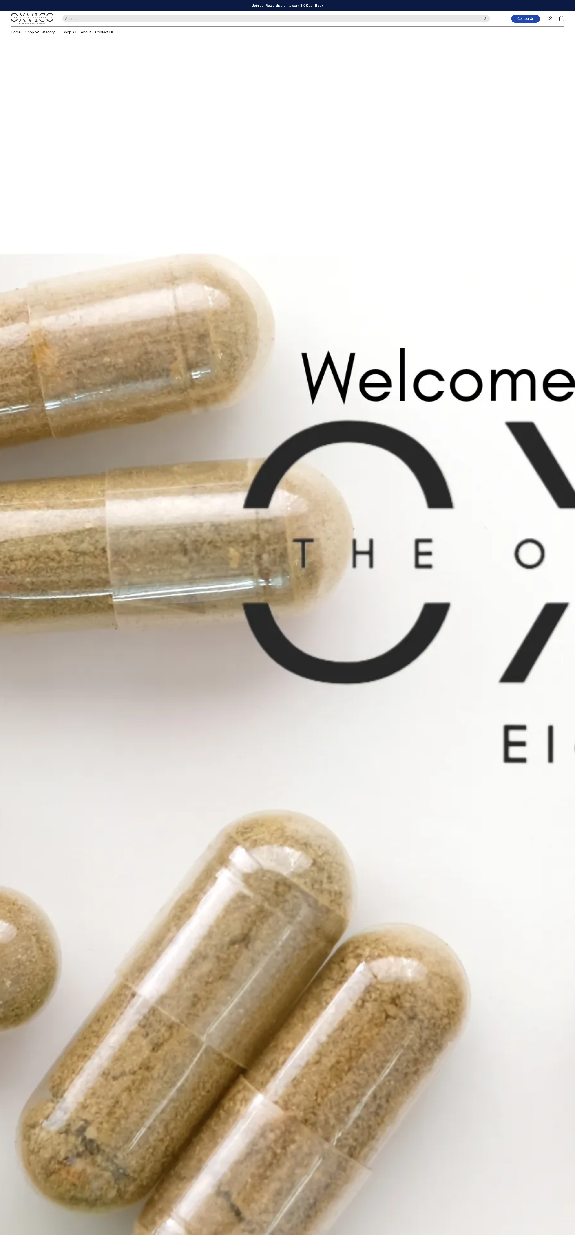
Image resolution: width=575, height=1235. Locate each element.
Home (16, 32)
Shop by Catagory (40, 32)
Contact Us (104, 32)
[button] (32, 18)
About (86, 32)
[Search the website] (484, 18)
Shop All (69, 32)
